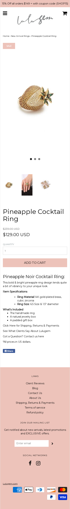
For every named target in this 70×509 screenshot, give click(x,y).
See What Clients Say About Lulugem (26, 331)
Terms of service (35, 407)
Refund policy (35, 412)
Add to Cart (35, 262)
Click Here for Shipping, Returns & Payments (31, 325)
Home (6, 36)
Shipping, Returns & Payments (35, 402)
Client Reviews (35, 383)
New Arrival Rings (20, 36)
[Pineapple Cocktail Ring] (9, 184)
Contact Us (35, 393)
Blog (35, 388)
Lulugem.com (10, 483)
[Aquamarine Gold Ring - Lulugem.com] (45, 184)
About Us (35, 398)
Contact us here (34, 336)
